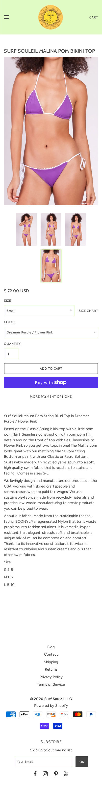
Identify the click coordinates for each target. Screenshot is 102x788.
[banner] (50, 17)
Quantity (11, 344)
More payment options (51, 396)
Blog (51, 647)
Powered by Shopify (51, 705)
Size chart (88, 311)
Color (10, 322)
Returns (51, 669)
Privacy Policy (51, 677)
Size (7, 300)
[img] (35, 774)
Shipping (51, 662)
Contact (51, 654)
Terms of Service (51, 684)
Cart (93, 17)
